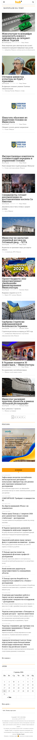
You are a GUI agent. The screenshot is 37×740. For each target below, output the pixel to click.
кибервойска (8, 50)
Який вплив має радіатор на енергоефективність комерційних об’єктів (16, 571)
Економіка (21, 289)
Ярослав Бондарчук (6, 42)
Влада (23, 42)
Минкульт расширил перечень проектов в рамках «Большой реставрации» (18, 401)
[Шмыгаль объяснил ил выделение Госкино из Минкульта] (18, 106)
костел (6, 211)
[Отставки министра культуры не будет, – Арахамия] (18, 65)
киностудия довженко (14, 168)
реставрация (13, 411)
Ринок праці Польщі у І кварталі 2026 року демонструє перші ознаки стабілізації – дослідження (17, 516)
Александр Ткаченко (10, 90)
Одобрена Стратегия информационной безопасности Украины (14, 324)
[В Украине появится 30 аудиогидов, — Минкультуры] (18, 351)
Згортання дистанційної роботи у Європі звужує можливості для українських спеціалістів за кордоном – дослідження (18, 598)
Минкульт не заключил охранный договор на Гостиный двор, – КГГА (15, 240)
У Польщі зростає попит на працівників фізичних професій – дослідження (16, 554)
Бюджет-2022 (8, 295)
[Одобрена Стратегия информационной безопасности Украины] (18, 310)
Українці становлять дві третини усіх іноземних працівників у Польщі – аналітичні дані (18, 628)
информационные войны (8, 335)
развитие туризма (18, 372)
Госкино (7, 129)
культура (14, 295)
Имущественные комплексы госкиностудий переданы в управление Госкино (18, 158)
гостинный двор (9, 252)
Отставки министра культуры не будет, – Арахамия (13, 79)
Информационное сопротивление (21, 333)
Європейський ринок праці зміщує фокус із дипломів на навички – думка (18, 541)
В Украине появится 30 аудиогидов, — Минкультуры (18, 363)
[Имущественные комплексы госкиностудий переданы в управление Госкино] (18, 144)
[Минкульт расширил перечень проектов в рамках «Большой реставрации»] (18, 387)
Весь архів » (6, 704)
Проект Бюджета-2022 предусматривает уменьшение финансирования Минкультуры (14, 283)
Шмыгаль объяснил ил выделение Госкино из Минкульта (14, 119)
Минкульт (13, 50)
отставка (22, 90)
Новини (27, 42)
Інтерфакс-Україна (20, 734)
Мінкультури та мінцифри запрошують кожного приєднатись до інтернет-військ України (17, 37)
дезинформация (8, 333)
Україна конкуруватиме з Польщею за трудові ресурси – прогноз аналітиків (18, 612)
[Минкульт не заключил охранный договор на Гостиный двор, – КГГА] (18, 226)
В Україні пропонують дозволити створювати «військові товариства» (17, 529)
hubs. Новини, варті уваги (18, 2)
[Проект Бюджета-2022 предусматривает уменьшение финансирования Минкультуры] (18, 267)
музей (11, 372)
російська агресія (21, 50)
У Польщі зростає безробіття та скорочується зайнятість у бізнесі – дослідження (17, 580)
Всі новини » (6, 658)
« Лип (9, 697)
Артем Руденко (5, 83)
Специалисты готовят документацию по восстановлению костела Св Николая (17, 198)
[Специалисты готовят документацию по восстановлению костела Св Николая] (18, 183)
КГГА (14, 252)
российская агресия (30, 50)
